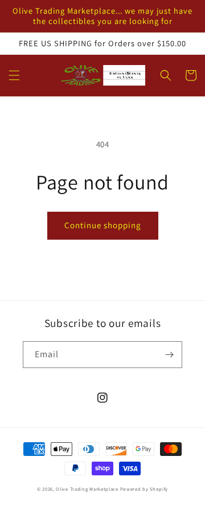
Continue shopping (102, 225)
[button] (14, 75)
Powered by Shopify (144, 489)
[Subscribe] (169, 354)
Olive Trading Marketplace (87, 489)
